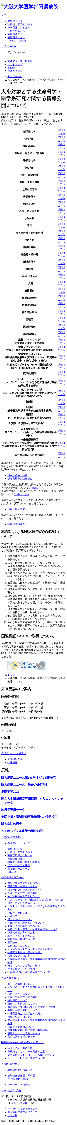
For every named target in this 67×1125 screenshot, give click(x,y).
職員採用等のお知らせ (19, 855)
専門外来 (12, 942)
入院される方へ (16, 31)
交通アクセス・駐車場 (19, 61)
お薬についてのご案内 (19, 955)
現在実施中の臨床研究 (19, 478)
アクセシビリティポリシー (22, 1108)
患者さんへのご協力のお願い (23, 965)
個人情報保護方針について (22, 1112)
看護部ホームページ (18, 843)
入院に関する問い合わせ (21, 1036)
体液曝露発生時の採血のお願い (24, 952)
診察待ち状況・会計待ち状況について (28, 972)
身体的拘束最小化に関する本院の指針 (28, 1030)
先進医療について (11, 1064)
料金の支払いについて (19, 919)
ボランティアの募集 (18, 865)
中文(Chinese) (14, 70)
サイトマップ (14, 64)
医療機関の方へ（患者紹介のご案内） (22, 1042)
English (11, 67)
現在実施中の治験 (17, 475)
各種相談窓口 (14, 34)
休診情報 (12, 762)
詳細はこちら (36, 487)
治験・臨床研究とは (18, 509)
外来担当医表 (14, 759)
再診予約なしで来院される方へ (24, 889)
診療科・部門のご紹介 (19, 24)
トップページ (14, 76)
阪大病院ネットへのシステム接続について (31, 1055)
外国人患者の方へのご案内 (22, 893)
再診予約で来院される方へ (22, 886)
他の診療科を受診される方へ (23, 896)
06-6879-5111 (20, 1103)
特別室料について (17, 1000)
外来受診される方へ (18, 27)
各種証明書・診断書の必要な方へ (26, 922)
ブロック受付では (17, 912)
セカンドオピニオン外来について (26, 1058)
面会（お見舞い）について (22, 1003)
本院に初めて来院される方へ (23, 883)
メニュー (6, 15)
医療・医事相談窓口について (23, 926)
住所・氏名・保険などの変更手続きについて (32, 929)
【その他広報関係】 (12, 837)
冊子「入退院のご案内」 (21, 984)
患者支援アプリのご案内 (21, 969)
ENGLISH (12, 871)
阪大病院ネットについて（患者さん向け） (31, 949)
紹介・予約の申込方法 (19, 1048)
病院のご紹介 (14, 21)
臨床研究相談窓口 (17, 524)
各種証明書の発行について (22, 1010)
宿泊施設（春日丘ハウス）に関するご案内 (31, 1007)
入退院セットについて (19, 993)
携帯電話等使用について (21, 939)
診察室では (13, 916)
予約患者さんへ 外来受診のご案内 (27, 1051)
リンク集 (12, 1115)
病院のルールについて (19, 945)
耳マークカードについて (21, 936)
